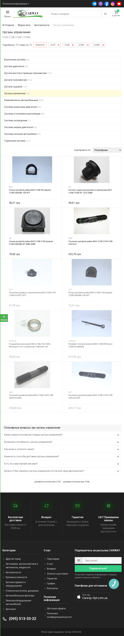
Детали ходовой (15, 86)
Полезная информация (15, 3)
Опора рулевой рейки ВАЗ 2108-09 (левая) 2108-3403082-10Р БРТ (30, 191)
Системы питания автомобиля (22, 134)
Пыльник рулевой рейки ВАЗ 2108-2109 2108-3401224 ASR (31, 396)
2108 (67, 45)
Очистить (40, 45)
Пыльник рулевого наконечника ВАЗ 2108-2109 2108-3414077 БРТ (32, 293)
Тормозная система (17, 140)
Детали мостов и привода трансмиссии (28, 73)
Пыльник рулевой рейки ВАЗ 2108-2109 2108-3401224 (90, 242)
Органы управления (17, 93)
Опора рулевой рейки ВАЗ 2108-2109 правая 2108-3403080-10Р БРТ (90, 293)
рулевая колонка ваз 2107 (48, 481)
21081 (81, 45)
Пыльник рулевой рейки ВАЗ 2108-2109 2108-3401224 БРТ (90, 396)
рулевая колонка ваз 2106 (76, 481)
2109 (53, 45)
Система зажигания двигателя (22, 107)
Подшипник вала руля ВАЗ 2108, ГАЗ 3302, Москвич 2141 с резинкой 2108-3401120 (30, 345)
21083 (96, 45)
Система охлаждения (17, 120)
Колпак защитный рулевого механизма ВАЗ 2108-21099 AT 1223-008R (90, 191)
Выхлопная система (17, 59)
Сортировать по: (82, 150)
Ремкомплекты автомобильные (23, 100)
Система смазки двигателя (20, 127)
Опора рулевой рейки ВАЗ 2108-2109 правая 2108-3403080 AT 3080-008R (31, 242)
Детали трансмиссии (18, 80)
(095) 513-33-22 (22, 619)
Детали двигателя (16, 66)
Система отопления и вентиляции (24, 113)
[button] (92, 597)
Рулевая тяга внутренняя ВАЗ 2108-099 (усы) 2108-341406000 (90, 345)
